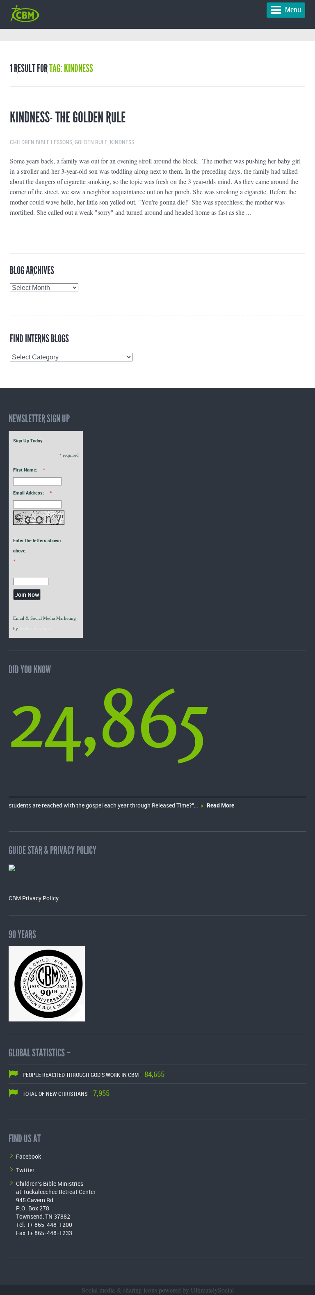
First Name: (25, 470)
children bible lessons (41, 142)
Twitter (25, 1170)
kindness (122, 142)
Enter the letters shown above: (37, 545)
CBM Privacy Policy (34, 898)
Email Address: (28, 493)
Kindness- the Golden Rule (68, 117)
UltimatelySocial (212, 1290)
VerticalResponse (35, 628)
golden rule (91, 142)
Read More (220, 805)
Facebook (28, 1156)
